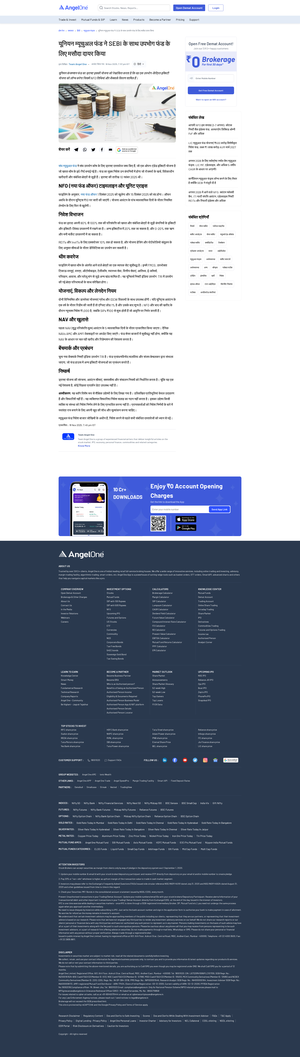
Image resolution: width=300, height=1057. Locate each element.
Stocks (110, 593)
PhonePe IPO (204, 696)
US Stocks (112, 621)
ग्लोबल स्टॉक (227, 267)
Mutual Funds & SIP (93, 19)
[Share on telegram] (76, 149)
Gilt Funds (173, 849)
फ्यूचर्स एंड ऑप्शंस (227, 234)
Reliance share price (207, 729)
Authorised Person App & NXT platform (125, 704)
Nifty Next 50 (134, 803)
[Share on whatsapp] (85, 149)
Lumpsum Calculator (162, 605)
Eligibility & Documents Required (122, 696)
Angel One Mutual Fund (96, 842)
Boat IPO (202, 688)
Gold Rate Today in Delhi (120, 822)
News (125, 19)
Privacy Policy (115, 1004)
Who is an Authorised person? (121, 684)
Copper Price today (88, 835)
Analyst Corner (205, 642)
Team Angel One (78, 64)
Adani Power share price (163, 733)
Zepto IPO (203, 692)
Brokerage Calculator (162, 593)
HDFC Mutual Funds (166, 842)
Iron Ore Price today (182, 835)
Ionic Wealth (105, 774)
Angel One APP (84, 780)
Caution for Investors (118, 1025)
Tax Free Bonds (114, 646)
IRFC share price (68, 729)
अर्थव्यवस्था (210, 259)
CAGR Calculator (160, 609)
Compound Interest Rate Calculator (169, 621)
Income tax (203, 634)
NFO (109, 609)
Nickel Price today (159, 835)
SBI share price (114, 742)
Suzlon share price (69, 733)
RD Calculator (158, 629)
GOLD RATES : (66, 822)
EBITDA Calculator (161, 638)
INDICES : (64, 803)
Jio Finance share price (209, 742)
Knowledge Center (69, 675)
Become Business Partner (119, 675)
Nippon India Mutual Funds (218, 842)
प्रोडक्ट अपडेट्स (197, 251)
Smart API (162, 780)
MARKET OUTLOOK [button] (162, 671)
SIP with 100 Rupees (116, 601)
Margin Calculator (160, 597)
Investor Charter (147, 1020)
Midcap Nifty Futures (125, 809)
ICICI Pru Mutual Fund (190, 842)
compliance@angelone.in (136, 987)
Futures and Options (116, 617)
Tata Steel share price (162, 729)
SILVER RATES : (67, 829)
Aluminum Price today (113, 835)
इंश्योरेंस (203, 275)
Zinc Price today (137, 835)
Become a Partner (160, 19)
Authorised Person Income (119, 692)
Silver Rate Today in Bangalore (129, 829)
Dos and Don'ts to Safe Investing (123, 1015)
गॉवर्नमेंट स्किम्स (226, 284)
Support (194, 19)
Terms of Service (134, 1004)
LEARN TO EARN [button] (69, 671)
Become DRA (113, 680)
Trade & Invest (67, 19)
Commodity (112, 634)
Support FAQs (114, 760)
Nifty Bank (89, 803)
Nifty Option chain (82, 816)
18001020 (95, 760)
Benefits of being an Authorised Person (125, 688)
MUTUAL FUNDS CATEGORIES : (75, 849)
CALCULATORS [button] (160, 589)
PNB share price (159, 738)
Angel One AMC (89, 774)
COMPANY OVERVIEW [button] (72, 589)
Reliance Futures (148, 809)
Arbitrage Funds (156, 849)
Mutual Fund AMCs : (70, 842)
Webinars (65, 617)
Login (215, 8)
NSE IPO (202, 675)
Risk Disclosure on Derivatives (88, 1025)
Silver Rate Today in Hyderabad (94, 829)
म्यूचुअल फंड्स (195, 259)
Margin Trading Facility (143, 780)
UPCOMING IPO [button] (206, 671)
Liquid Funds (117, 849)
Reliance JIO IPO (205, 680)
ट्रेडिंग (192, 275)
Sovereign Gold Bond (116, 654)
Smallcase (91, 787)
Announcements (160, 680)
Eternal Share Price (161, 742)
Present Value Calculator (164, 634)
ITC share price (205, 738)
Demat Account (205, 597)
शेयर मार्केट (203, 226)
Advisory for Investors (170, 1020)
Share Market (204, 613)
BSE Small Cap (189, 803)
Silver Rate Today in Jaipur (194, 829)
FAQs (214, 1015)
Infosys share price (207, 733)
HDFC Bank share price (117, 729)
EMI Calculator (159, 650)
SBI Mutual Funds (121, 842)
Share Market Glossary (163, 684)
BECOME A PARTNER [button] (117, 671)
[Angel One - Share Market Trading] (74, 7)
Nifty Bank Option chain (107, 816)
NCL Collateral (192, 1020)
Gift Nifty (217, 803)
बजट (210, 251)
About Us (65, 601)
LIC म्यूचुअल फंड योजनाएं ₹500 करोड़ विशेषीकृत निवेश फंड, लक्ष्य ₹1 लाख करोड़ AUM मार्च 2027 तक (212, 147)
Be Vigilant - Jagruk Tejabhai (74, 704)
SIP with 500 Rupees (116, 605)
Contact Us (66, 605)
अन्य (206, 267)
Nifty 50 (76, 803)
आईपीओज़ (221, 251)
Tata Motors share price (72, 742)
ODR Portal (64, 1025)
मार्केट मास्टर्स (225, 259)
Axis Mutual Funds (142, 842)
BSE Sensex (171, 803)
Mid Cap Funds (189, 849)
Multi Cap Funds (209, 849)
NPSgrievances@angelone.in (72, 990)
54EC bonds (112, 650)
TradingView (126, 787)
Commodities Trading (208, 625)
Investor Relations (69, 613)
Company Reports (69, 696)
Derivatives (203, 621)
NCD (109, 638)
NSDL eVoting (227, 1020)
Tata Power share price (118, 746)
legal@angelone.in (139, 997)
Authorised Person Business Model (123, 700)
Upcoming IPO (113, 613)
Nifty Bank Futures (100, 809)
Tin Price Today (204, 835)
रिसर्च (192, 226)
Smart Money (67, 680)
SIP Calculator (159, 601)
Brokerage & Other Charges (74, 597)
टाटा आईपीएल (210, 284)
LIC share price (205, 746)
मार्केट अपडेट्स (196, 234)
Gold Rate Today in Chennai (150, 822)
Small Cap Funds (136, 849)
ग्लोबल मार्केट (195, 242)
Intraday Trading (206, 609)
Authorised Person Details (119, 708)
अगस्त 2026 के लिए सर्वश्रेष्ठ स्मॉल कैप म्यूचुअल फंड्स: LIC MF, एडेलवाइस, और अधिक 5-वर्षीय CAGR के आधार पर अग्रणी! (212, 165)
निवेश (222, 275)
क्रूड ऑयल (195, 284)
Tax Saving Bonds (115, 658)
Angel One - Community (72, 700)
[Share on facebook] (102, 149)
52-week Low (158, 692)
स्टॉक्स (192, 292)
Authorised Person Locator (120, 712)
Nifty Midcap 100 (153, 803)
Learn (113, 19)
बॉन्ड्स (215, 267)
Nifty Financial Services (110, 803)
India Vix (204, 803)
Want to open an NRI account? (211, 99)
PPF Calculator (159, 646)
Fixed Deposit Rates (180, 780)
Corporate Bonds (115, 642)
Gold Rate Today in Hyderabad (183, 822)
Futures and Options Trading (211, 629)
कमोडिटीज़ (209, 242)
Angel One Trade (102, 780)
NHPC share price (115, 733)
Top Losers (157, 700)
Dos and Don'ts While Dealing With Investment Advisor (181, 1015)
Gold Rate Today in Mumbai (90, 822)
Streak (103, 787)
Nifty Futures (80, 809)
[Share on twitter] (93, 149)
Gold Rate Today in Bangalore (217, 822)
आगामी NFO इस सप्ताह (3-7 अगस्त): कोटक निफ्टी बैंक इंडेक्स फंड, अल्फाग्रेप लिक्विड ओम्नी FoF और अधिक (211, 129)
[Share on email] (110, 149)
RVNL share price (115, 738)
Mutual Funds (113, 597)
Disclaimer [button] (65, 952)
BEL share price (159, 746)
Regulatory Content (93, 1015)
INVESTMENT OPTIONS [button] (119, 589)
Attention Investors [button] (72, 864)
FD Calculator (158, 625)
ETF (108, 625)
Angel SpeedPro (121, 780)
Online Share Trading (208, 605)
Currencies (112, 629)
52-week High (158, 688)
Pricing (180, 19)
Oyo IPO (201, 684)
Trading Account (206, 601)
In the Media (66, 609)
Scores (146, 1015)
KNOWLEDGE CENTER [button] (209, 589)
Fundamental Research (72, 688)
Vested (113, 787)
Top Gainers (158, 696)
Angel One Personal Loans (123, 1020)
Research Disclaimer (69, 1015)
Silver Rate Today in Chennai (162, 829)
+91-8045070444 (110, 994)
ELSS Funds (100, 849)
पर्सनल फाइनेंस (218, 226)
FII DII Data (157, 704)
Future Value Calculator (163, 617)
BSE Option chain (190, 816)
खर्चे (213, 275)
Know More (84, 445)
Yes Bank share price (70, 746)
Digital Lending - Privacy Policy (91, 1020)
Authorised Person (207, 638)
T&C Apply (225, 1015)
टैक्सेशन (221, 242)
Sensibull (79, 787)
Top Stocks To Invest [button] (73, 725)
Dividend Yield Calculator (164, 613)
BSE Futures (167, 809)
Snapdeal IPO (204, 700)
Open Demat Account (189, 8)
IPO (199, 617)
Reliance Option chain (165, 816)
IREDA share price (69, 738)
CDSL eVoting (209, 1020)
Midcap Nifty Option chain (137, 816)
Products (138, 19)
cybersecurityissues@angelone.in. (148, 994)
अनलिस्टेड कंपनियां (207, 292)
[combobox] (139, 64)
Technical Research (70, 692)
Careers (64, 621)
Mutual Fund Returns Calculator (167, 642)
